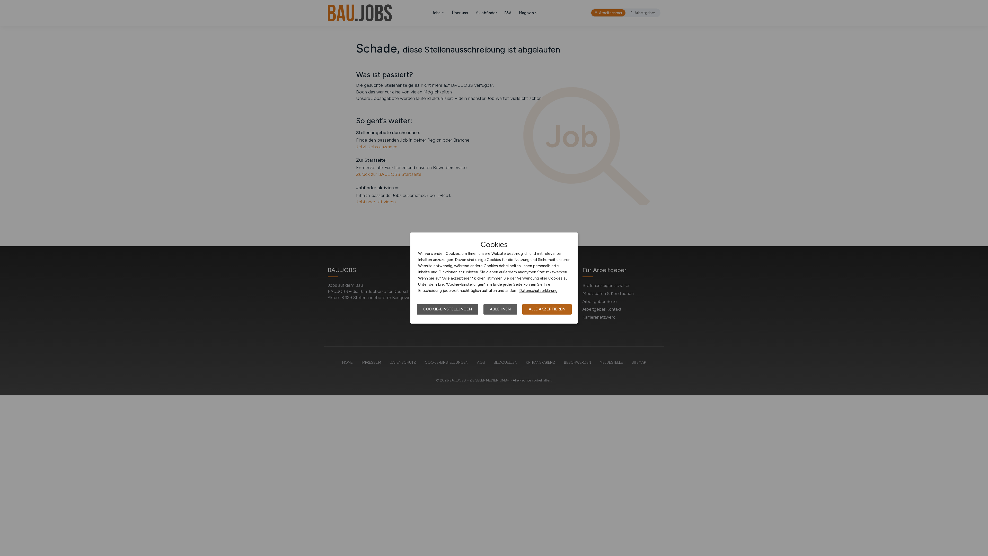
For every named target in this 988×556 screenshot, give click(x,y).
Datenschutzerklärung (538, 290)
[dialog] (494, 278)
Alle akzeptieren (547, 309)
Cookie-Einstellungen (447, 309)
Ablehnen (500, 309)
